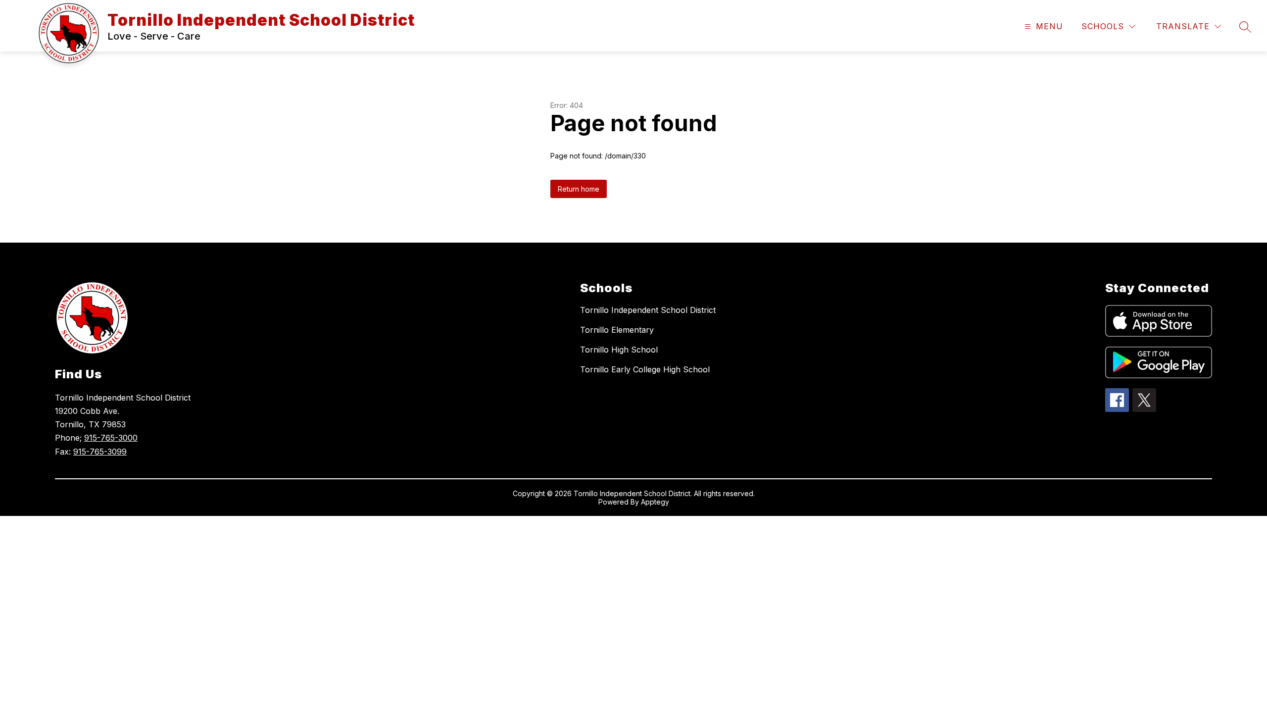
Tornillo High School (619, 350)
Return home (578, 189)
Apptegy (655, 502)
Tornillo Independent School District (648, 310)
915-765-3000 (111, 438)
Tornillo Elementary (617, 330)
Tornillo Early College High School (645, 369)
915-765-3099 (100, 452)
